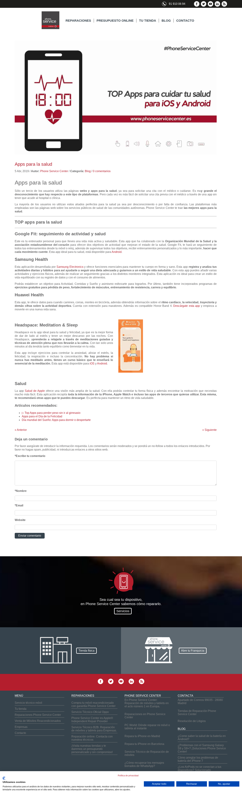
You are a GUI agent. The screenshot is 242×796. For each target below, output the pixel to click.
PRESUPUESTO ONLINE (115, 20)
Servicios (122, 611)
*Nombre (21, 490)
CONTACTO (185, 20)
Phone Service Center (54, 171)
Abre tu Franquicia (192, 650)
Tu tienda (20, 708)
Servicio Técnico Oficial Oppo (90, 711)
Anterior (21, 429)
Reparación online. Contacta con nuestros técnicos (92, 738)
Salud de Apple (35, 390)
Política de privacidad (128, 775)
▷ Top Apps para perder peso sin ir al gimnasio (51, 412)
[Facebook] (197, 5)
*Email (19, 505)
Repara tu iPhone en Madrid (142, 736)
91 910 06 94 (177, 3)
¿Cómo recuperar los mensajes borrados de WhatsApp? (144, 764)
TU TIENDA (147, 20)
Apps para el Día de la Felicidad (42, 416)
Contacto (20, 732)
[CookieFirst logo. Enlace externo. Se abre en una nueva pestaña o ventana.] (4, 778)
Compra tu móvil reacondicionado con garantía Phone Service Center (93, 704)
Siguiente (209, 429)
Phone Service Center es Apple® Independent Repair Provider (92, 720)
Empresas (21, 726)
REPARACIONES (78, 20)
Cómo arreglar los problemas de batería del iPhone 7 (198, 759)
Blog (88, 171)
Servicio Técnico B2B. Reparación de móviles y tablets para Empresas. (94, 729)
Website (20, 519)
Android (117, 251)
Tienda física (86, 650)
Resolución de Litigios (192, 721)
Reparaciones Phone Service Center (38, 714)
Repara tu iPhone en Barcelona (144, 743)
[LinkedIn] (217, 5)
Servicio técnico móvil (28, 702)
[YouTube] (210, 5)
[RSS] (224, 5)
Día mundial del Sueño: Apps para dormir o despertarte (56, 419)
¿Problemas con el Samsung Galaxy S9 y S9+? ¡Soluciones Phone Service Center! (202, 748)
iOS (92, 363)
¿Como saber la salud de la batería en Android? (202, 737)
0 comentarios (102, 171)
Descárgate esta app (186, 305)
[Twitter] (204, 5)
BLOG (166, 20)
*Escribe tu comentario (30, 455)
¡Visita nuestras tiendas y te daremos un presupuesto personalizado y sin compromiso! (92, 749)
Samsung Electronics (70, 266)
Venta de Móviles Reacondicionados (38, 720)
